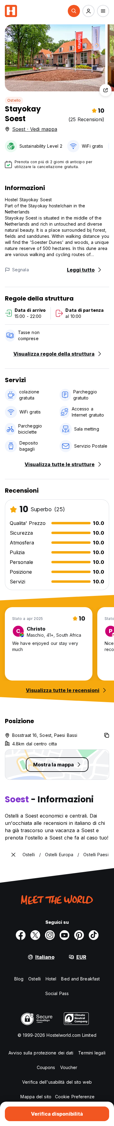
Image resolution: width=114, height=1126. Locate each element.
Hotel (51, 978)
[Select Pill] (74, 11)
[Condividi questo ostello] (105, 90)
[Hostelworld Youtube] (64, 935)
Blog (18, 978)
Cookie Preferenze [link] (75, 1096)
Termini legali (91, 1052)
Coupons (46, 1067)
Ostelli (34, 978)
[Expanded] (13, 854)
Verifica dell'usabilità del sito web (57, 1082)
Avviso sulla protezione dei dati (41, 1052)
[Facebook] (21, 935)
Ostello (14, 100)
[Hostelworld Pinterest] (79, 935)
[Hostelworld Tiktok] (93, 935)
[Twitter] (35, 935)
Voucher (69, 1067)
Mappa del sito (35, 1096)
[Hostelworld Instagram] (50, 935)
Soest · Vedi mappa (34, 129)
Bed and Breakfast (80, 978)
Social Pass (57, 993)
